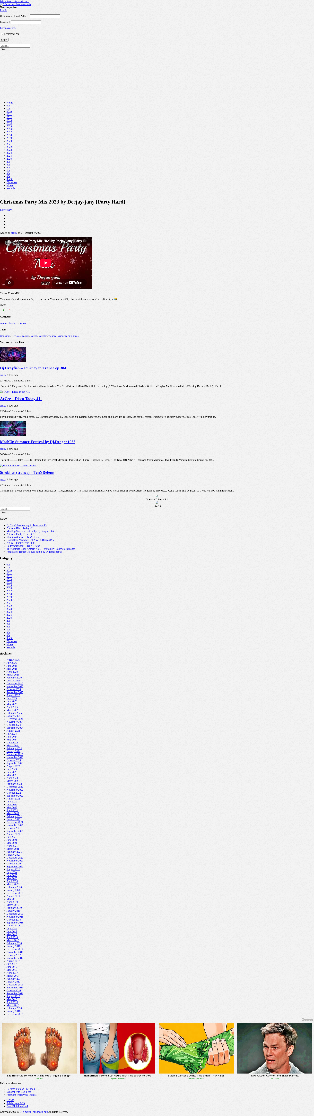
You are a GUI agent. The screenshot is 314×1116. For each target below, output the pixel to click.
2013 (9, 120)
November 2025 (15, 686)
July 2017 (12, 963)
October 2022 (14, 792)
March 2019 (13, 904)
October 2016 (14, 990)
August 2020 (13, 869)
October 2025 (14, 689)
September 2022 (15, 795)
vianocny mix (65, 336)
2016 (9, 129)
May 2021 (12, 842)
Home (10, 102)
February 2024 (14, 748)
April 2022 (12, 810)
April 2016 (12, 1002)
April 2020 (12, 881)
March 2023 (13, 780)
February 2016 (14, 1008)
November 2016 (15, 987)
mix (27, 336)
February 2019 (14, 907)
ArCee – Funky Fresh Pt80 (21, 543)
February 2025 (14, 713)
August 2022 (13, 798)
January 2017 (13, 981)
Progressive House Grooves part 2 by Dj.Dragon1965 (34, 551)
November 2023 (15, 757)
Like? (3, 209)
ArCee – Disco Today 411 (21, 399)
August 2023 (13, 766)
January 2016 (13, 1011)
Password (5, 22)
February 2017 (14, 978)
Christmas (12, 182)
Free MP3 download (17, 1106)
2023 (9, 149)
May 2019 (12, 899)
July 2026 (12, 662)
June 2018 (12, 931)
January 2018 (13, 946)
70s (8, 170)
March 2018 (13, 940)
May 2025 (12, 704)
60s (8, 167)
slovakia (43, 336)
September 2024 (15, 727)
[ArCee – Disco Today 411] (15, 391)
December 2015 (15, 1014)
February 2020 (14, 887)
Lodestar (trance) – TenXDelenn (23, 545)
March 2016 (13, 1005)
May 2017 (12, 969)
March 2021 (13, 848)
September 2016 (15, 993)
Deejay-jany (18, 336)
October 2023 (14, 760)
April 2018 (12, 937)
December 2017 (15, 949)
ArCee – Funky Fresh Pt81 (21, 534)
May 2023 (12, 775)
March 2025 (13, 710)
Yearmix (11, 188)
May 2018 (12, 934)
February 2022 (14, 816)
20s (8, 161)
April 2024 (12, 742)
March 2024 (13, 745)
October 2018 (14, 919)
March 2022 (13, 813)
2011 (9, 114)
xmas (75, 336)
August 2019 (13, 896)
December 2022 (15, 786)
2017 (9, 132)
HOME (10, 1100)
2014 (9, 123)
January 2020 (13, 890)
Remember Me (11, 33)
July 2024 (12, 733)
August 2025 (13, 695)
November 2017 (15, 952)
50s (8, 164)
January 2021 (13, 854)
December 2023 (15, 754)
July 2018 (12, 928)
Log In (3, 10)
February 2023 (14, 783)
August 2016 (13, 996)
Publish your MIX (16, 1103)
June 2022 (12, 804)
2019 (9, 138)
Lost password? (8, 28)
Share (9, 209)
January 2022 (13, 819)
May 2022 (12, 807)
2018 (9, 135)
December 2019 (15, 893)
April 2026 (12, 671)
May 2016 (12, 999)
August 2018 (13, 925)
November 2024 (15, 721)
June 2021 (12, 840)
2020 (9, 141)
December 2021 (15, 822)
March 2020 (13, 884)
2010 (9, 111)
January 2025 (13, 716)
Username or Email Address (14, 16)
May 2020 (12, 878)
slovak (34, 336)
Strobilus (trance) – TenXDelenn (27, 472)
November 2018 (15, 916)
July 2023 (12, 769)
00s (8, 105)
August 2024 (13, 730)
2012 (9, 117)
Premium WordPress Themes (21, 1094)
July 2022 (12, 801)
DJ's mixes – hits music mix (14, 1)
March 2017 (13, 975)
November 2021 (15, 825)
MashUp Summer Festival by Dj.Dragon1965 (37, 442)
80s (8, 173)
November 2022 (15, 789)
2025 (9, 155)
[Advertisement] (157, 76)
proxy (14, 232)
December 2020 (15, 857)
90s (8, 176)
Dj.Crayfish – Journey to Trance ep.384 (33, 368)
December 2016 (15, 984)
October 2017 (14, 955)
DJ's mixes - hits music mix (34, 1111)
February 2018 (14, 943)
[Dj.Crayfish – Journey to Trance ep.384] (13, 361)
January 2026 (13, 680)
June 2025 (12, 701)
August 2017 (13, 961)
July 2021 (12, 837)
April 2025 (12, 707)
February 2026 (14, 677)
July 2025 (12, 698)
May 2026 (12, 668)
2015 (9, 126)
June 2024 (12, 736)
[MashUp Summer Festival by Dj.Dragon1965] (13, 434)
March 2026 (13, 674)
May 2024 (12, 739)
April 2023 (12, 778)
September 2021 (15, 831)
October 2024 (14, 724)
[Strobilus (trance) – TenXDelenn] (18, 465)
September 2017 (15, 958)
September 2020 (15, 866)
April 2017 (12, 972)
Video (10, 185)
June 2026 (12, 665)
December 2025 (15, 683)
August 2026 (13, 659)
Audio (10, 179)
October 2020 (14, 863)
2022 (9, 146)
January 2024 (13, 751)
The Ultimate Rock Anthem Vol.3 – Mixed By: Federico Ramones (41, 548)
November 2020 (15, 860)
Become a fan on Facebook (21, 1088)
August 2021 (13, 834)
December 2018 (15, 913)
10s (8, 108)
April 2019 (12, 902)
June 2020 (12, 875)
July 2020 (12, 872)
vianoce (52, 336)
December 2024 (15, 718)
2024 (9, 152)
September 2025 (15, 692)
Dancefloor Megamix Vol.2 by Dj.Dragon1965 (31, 540)
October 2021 (14, 828)
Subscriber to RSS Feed (19, 1091)
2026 (9, 158)
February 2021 (14, 851)
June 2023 (12, 772)
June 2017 (12, 966)
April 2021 (12, 845)
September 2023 (15, 763)
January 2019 (13, 910)
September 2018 (15, 922)
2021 (9, 144)
